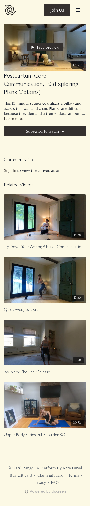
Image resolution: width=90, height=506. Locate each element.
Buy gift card (21, 475)
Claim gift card (51, 475)
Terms (73, 475)
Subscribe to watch (42, 131)
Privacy (39, 482)
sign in (10, 170)
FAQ (55, 482)
